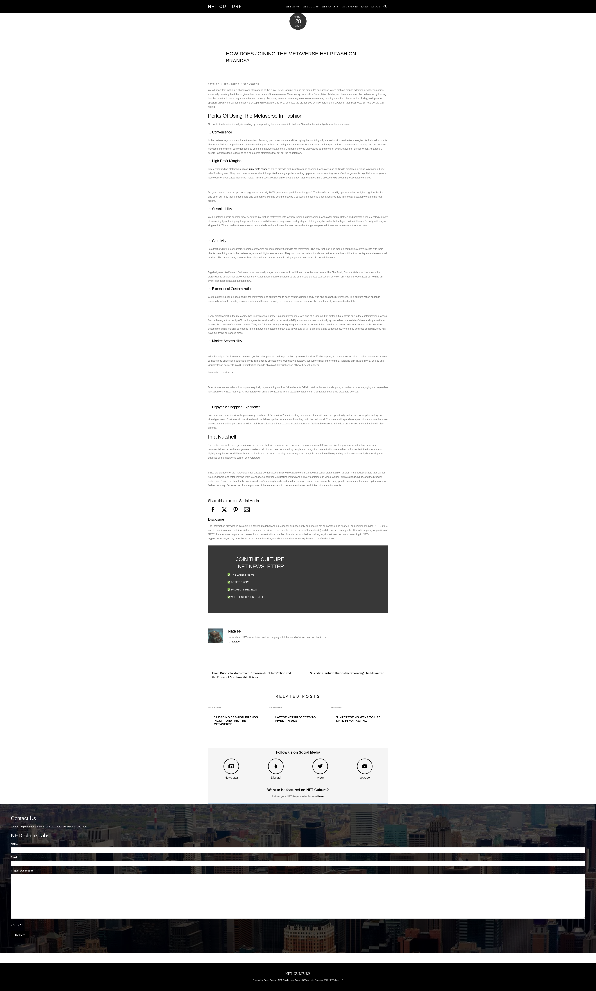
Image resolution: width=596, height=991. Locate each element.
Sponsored (251, 84)
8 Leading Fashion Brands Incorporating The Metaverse (347, 673)
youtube (365, 777)
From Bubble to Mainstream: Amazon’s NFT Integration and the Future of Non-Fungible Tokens (251, 675)
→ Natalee (234, 641)
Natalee (213, 84)
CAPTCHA (17, 924)
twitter (320, 777)
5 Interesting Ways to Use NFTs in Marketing (358, 719)
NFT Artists (330, 6)
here (321, 796)
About (375, 6)
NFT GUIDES (311, 6)
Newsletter (231, 777)
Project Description (22, 870)
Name (14, 844)
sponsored (231, 84)
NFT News (293, 6)
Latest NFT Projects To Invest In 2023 (295, 719)
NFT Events (350, 6)
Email (14, 857)
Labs (364, 6)
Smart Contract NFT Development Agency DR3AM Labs (289, 980)
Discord (276, 777)
